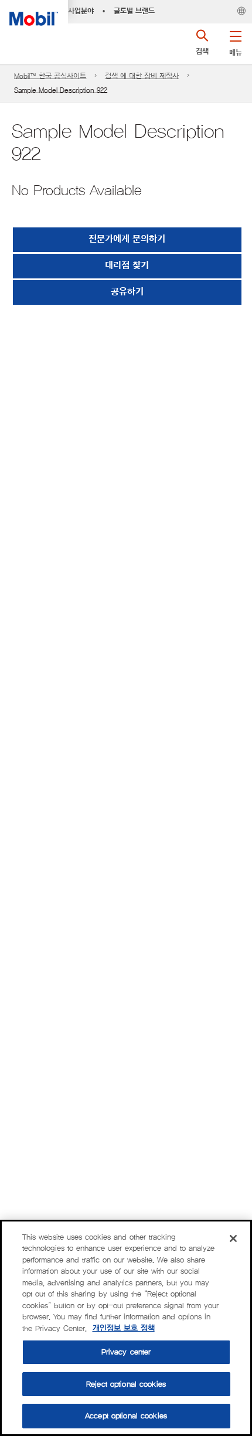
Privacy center (126, 1351)
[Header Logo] (34, 13)
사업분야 (81, 11)
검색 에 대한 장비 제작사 (142, 76)
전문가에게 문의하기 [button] (126, 239)
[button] (235, 41)
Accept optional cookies (126, 1415)
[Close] (233, 1238)
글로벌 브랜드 (134, 11)
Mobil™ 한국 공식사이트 (50, 76)
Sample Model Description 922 (60, 90)
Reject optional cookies (126, 1384)
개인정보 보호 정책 (124, 1328)
